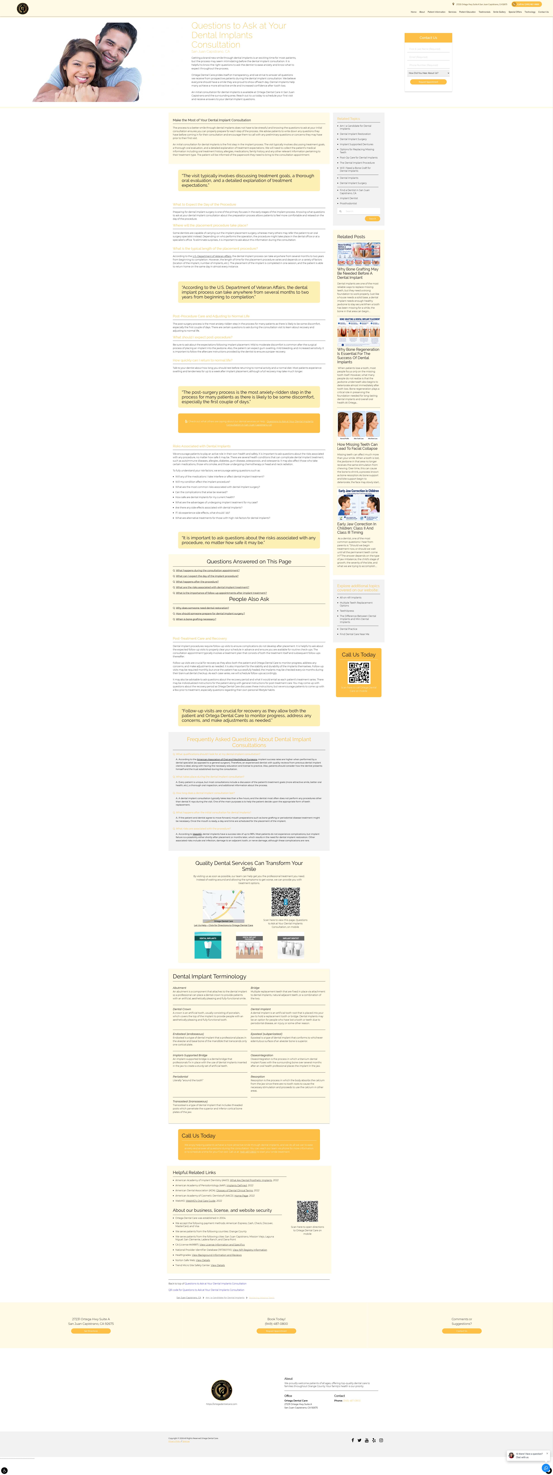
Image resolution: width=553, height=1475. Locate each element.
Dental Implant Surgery (353, 139)
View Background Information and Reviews (217, 1255)
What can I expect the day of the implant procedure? (207, 576)
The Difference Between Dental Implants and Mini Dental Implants (358, 619)
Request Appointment (276, 1331)
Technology (530, 11)
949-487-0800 (248, 1152)
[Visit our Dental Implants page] (208, 957)
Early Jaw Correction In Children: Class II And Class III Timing (356, 528)
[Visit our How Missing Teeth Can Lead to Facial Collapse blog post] (358, 440)
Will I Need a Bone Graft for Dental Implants (355, 169)
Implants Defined (237, 1185)
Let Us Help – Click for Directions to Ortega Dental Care (223, 925)
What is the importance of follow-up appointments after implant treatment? (221, 592)
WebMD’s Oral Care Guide (200, 1201)
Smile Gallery (499, 11)
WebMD (197, 834)
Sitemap (186, 1441)
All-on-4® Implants (350, 597)
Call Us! (528, 4)
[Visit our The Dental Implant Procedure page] (249, 957)
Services (452, 11)
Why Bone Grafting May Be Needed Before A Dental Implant (357, 273)
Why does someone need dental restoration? (202, 607)
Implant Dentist (349, 198)
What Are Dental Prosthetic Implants (251, 1180)
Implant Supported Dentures (356, 144)
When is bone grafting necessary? (196, 619)
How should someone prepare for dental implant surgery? (210, 613)
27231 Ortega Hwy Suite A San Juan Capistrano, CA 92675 (481, 4)
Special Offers (515, 11)
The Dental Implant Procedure (357, 162)
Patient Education (467, 11)
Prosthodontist (348, 203)
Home (413, 11)
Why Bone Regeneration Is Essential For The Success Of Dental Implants (358, 355)
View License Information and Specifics (222, 1244)
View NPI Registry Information (250, 1250)
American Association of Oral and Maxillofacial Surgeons (227, 759)
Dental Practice (348, 629)
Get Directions (91, 1331)
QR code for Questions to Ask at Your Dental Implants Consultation (206, 1290)
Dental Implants (349, 178)
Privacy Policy (174, 1441)
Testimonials (484, 11)
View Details (203, 1260)
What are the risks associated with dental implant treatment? (212, 587)
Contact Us (543, 11)
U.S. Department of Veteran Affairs (212, 256)
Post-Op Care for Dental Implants (359, 157)
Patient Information (437, 11)
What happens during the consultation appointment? (208, 570)
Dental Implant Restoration (355, 134)
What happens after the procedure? (197, 581)
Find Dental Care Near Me (354, 634)
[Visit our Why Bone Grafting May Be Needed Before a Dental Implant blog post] (358, 265)
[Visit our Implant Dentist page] (291, 957)
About (422, 11)
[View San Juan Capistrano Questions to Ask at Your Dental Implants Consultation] (92, 101)
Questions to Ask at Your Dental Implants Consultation (216, 1283)
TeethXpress (347, 610)
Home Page (241, 1195)
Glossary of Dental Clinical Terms (234, 1190)
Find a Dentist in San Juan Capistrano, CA (355, 192)
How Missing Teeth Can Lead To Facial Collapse (357, 446)
